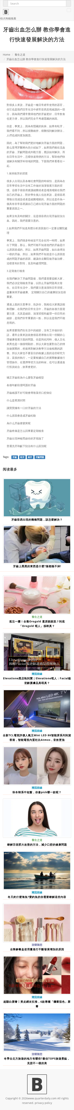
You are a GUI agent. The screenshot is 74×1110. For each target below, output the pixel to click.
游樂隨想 (37, 944)
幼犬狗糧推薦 (8, 18)
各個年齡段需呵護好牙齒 (21, 385)
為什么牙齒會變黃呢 (19, 423)
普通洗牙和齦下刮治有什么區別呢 (26, 446)
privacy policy (43, 1103)
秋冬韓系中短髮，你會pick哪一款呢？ (37, 792)
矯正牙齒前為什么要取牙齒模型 (25, 377)
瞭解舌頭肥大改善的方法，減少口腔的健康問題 (37, 844)
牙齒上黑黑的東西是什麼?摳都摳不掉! (37, 566)
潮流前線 (37, 674)
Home (6, 54)
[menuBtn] (69, 10)
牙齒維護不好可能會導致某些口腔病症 (29, 392)
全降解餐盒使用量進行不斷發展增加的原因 (37, 949)
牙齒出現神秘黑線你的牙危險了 (25, 438)
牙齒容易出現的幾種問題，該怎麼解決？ (37, 519)
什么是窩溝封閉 (16, 400)
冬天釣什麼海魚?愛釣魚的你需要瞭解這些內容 (37, 897)
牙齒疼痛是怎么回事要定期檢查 (25, 431)
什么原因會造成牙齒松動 (21, 415)
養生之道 (20, 54)
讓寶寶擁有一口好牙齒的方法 (24, 408)
